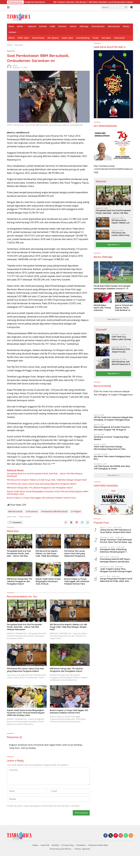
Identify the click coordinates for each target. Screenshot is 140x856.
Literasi (73, 26)
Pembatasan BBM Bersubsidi (54, 511)
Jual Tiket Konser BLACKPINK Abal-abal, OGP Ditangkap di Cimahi (112, 467)
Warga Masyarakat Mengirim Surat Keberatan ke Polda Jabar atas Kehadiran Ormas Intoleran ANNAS (116, 579)
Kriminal (43, 26)
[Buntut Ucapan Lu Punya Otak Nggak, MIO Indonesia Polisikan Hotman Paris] (77, 569)
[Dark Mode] (131, 7)
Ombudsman (32, 511)
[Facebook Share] (66, 522)
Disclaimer (81, 845)
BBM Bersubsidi (15, 511)
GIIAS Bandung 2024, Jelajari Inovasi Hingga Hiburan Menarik (121, 350)
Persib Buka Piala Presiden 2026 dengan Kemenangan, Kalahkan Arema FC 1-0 (112, 287)
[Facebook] (105, 835)
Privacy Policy (68, 845)
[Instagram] (121, 835)
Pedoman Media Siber (98, 845)
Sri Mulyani (76, 511)
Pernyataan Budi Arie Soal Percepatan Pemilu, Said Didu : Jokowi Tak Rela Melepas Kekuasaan (44, 474)
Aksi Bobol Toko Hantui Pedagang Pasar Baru (112, 457)
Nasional (32, 26)
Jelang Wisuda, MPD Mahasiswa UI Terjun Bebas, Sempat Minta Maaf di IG (116, 531)
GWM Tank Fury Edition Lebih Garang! (121, 338)
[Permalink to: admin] (9, 66)
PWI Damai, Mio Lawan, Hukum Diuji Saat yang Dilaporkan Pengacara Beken (41, 484)
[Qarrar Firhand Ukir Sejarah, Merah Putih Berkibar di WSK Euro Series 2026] (124, 298)
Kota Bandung (83, 38)
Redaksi (55, 845)
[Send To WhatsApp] (88, 522)
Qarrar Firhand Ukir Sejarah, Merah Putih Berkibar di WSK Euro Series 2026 (124, 308)
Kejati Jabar (67, 38)
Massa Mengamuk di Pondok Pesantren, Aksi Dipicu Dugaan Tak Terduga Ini (112, 428)
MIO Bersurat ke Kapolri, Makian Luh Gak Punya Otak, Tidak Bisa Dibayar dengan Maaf (47, 480)
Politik (52, 26)
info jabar (106, 38)
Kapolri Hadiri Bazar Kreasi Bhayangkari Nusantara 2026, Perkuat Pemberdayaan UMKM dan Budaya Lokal (47, 492)
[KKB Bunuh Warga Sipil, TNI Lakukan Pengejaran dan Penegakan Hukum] (19, 569)
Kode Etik (45, 845)
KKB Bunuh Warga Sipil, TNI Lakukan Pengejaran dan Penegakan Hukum (40, 487)
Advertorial (119, 38)
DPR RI (11, 38)
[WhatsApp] (126, 835)
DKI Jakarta (53, 38)
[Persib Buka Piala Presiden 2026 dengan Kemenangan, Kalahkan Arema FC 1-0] (113, 272)
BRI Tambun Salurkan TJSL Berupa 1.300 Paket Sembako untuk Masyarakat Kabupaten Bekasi (72, 2)
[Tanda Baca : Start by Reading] (18, 16)
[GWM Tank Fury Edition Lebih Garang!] (103, 339)
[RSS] (131, 835)
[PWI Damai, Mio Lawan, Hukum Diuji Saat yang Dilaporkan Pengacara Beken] (77, 541)
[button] (126, 7)
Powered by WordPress (60, 849)
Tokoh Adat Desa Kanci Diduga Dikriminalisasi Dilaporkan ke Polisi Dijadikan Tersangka (109, 447)
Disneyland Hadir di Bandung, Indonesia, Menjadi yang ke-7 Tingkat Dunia (113, 550)
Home (11, 26)
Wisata (126, 26)
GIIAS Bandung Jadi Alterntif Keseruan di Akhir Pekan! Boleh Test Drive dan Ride (121, 362)
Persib (95, 38)
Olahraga (84, 26)
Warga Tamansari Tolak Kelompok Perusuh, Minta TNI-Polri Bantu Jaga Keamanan (116, 540)
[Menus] (9, 7)
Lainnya (12, 32)
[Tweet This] (71, 522)
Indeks (35, 845)
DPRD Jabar (23, 38)
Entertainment (98, 26)
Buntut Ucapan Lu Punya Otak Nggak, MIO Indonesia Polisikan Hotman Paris (41, 498)
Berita (20, 26)
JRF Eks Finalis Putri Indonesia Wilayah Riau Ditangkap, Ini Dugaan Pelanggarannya (113, 418)
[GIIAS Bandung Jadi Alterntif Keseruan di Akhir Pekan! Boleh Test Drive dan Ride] (103, 363)
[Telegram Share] (82, 522)
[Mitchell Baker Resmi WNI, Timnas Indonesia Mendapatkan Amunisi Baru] (103, 298)
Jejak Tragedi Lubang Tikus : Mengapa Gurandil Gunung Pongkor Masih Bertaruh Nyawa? (116, 570)
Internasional (113, 26)
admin (15, 65)
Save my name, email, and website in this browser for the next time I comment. (44, 806)
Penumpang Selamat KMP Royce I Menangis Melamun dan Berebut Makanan (115, 560)
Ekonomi (62, 26)
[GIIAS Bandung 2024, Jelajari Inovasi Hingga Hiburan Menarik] (103, 351)
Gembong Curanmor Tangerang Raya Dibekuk (111, 438)
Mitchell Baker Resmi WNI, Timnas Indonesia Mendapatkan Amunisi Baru (102, 308)
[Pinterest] (115, 835)
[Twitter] (110, 835)
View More (112, 244)
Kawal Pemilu (38, 38)
